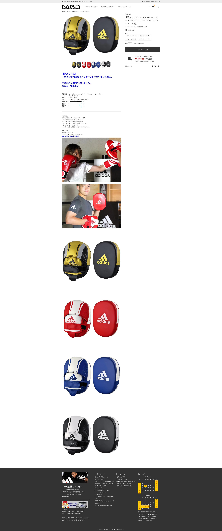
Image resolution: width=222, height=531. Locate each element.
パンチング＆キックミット (73, 11)
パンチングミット (85, 11)
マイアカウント (156, 1)
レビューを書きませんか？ (139, 26)
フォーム (70, 520)
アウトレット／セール (124, 6)
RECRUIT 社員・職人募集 (124, 483)
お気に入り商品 (121, 477)
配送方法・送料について (101, 477)
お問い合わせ (98, 494)
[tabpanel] (91, 36)
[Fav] (149, 6)
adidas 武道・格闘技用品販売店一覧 (126, 481)
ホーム (63, 11)
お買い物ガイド (146, 1)
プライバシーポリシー (101, 492)
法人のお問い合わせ (122, 479)
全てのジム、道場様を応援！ (124, 485)
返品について (98, 488)
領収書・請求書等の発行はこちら (103, 505)
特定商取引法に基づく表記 (102, 490)
